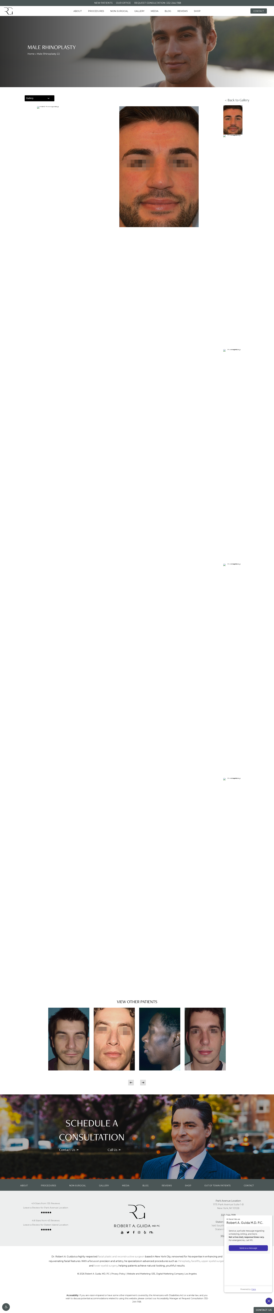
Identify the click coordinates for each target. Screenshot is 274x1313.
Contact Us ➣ (69, 1149)
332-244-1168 (228, 1215)
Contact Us (264, 1310)
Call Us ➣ (114, 1149)
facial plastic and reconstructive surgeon (121, 1256)
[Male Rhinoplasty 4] (159, 1039)
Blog (145, 1185)
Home (31, 54)
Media (125, 1185)
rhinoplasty (184, 1261)
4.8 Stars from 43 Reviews (46, 1220)
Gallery (29, 98)
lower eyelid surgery (105, 1265)
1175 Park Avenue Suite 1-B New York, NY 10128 (228, 1204)
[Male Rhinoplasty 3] (114, 1039)
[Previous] (131, 1082)
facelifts (195, 1261)
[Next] (143, 1082)
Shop (188, 1185)
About (24, 1185)
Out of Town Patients (217, 1185)
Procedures (48, 1185)
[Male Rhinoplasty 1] (68, 1039)
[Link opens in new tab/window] (122, 1232)
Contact (249, 1185)
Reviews (167, 1185)
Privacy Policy (118, 1273)
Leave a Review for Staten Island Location (45, 1224)
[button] (6, 1307)
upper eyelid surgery (213, 1261)
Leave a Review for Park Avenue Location (45, 1207)
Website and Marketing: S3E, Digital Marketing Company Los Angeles (162, 1273)
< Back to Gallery (237, 100)
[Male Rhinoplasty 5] (205, 1039)
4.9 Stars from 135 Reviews (45, 1203)
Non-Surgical (77, 1185)
